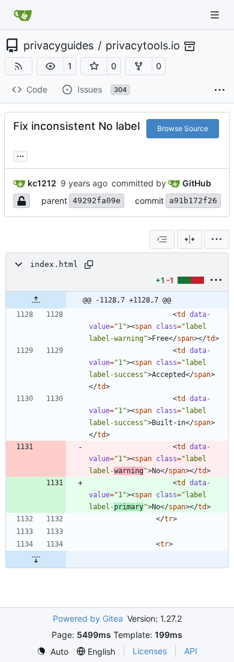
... (20, 155)
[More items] (219, 90)
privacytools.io (143, 46)
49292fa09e (97, 200)
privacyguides (58, 46)
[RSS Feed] (18, 66)
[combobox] (162, 239)
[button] (50, 66)
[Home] (23, 15)
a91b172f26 (193, 200)
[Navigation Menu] (216, 15)
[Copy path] (88, 264)
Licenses (150, 651)
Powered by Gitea (88, 618)
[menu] (216, 239)
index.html (54, 264)
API (190, 651)
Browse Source (182, 128)
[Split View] (189, 239)
